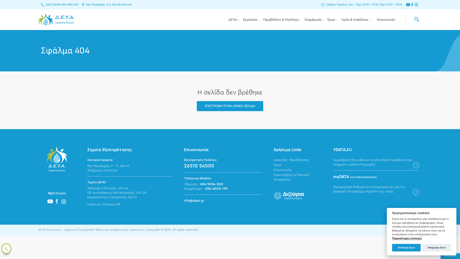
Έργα (331, 19)
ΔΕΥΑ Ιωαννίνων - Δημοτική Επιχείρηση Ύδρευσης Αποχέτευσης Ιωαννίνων (56, 19)
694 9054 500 (70, 4)
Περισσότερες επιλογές (407, 238)
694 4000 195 (216, 188)
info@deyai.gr (194, 200)
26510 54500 (53, 4)
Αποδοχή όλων (406, 247)
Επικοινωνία (386, 19)
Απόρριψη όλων (437, 247)
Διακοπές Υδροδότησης (291, 160)
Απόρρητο (450, 256)
